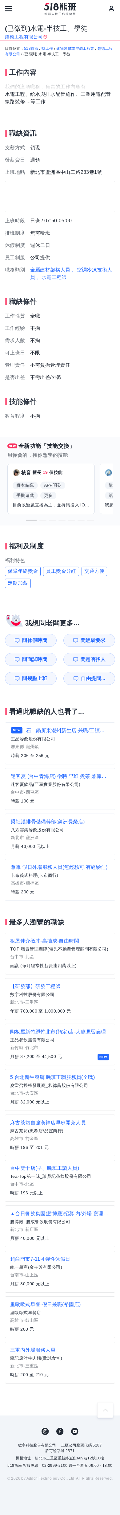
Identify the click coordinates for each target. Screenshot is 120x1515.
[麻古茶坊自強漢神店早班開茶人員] (60, 1135)
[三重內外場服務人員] (60, 1362)
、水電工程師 (51, 277)
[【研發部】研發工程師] (60, 999)
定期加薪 (18, 583)
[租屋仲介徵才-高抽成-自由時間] (60, 953)
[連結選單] (8, 8)
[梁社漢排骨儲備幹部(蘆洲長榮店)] (60, 834)
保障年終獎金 (23, 571)
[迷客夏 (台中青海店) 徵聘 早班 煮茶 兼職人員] (60, 789)
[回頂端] (105, 1410)
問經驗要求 (93, 640)
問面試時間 (34, 659)
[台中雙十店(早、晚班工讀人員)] (60, 1180)
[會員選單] (111, 8)
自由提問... (93, 678)
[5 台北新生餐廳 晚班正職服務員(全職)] (60, 1090)
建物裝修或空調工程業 (75, 48)
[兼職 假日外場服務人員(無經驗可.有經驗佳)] (60, 879)
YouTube (74, 1431)
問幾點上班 (34, 678)
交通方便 (94, 571)
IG (45, 1431)
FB (60, 1431)
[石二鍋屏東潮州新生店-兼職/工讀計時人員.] (60, 743)
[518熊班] (60, 9)
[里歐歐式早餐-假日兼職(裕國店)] (60, 1317)
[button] (31, 520)
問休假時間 (34, 640)
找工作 (47, 48)
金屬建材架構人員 (50, 269)
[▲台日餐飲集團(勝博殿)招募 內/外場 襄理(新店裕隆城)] (60, 1226)
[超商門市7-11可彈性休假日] (60, 1271)
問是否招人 (93, 659)
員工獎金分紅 (61, 571)
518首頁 (31, 48)
